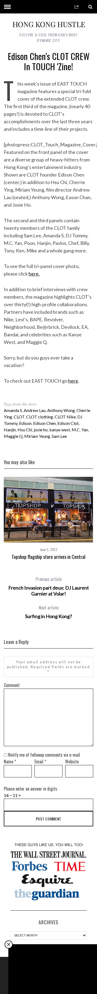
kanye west (59, 429)
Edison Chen (44, 423)
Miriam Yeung (37, 436)
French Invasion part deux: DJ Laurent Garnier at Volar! (48, 586)
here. (34, 274)
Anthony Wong (61, 410)
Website (72, 761)
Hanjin (10, 429)
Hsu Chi (25, 429)
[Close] (9, 944)
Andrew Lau (35, 410)
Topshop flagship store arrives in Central (48, 556)
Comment (12, 685)
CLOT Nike (65, 416)
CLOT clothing (39, 416)
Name (10, 761)
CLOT (19, 416)
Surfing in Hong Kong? (48, 612)
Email (40, 761)
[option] (48, 518)
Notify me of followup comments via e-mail (44, 755)
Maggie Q (13, 436)
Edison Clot (68, 423)
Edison (25, 423)
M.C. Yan (80, 429)
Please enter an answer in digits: (31, 788)
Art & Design (53, 970)
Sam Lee (59, 436)
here (73, 381)
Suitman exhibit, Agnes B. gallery (52, 979)
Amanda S (13, 410)
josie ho (41, 429)
